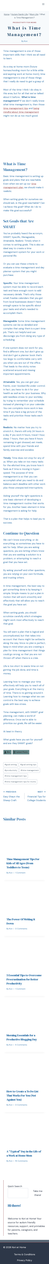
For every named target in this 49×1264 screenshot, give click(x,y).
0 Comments (21, 929)
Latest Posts (22, 752)
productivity (10, 770)
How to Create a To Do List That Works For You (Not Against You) (22, 1095)
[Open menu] (43, 4)
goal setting (10, 764)
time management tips (15, 108)
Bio (8, 752)
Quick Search (15, 1186)
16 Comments (21, 1161)
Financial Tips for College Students (36, 796)
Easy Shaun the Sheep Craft (11, 796)
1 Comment (20, 873)
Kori (25, 41)
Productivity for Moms (24, 22)
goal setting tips (28, 764)
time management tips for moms (20, 782)
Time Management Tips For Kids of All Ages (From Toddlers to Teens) (23, 863)
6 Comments (21, 1045)
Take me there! (37, 1193)
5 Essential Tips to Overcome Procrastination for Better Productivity (24, 979)
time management (30, 770)
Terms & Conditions (24, 1254)
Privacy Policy (24, 1260)
